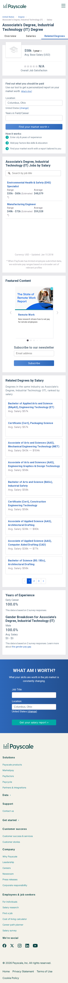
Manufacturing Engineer (21, 204)
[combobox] (34, 103)
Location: (10, 98)
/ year (36, 50)
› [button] (57, 312)
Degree (21, 17)
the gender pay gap (21, 646)
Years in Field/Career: (17, 113)
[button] (10, 35)
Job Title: (17, 689)
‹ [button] (10, 312)
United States (8, 17)
